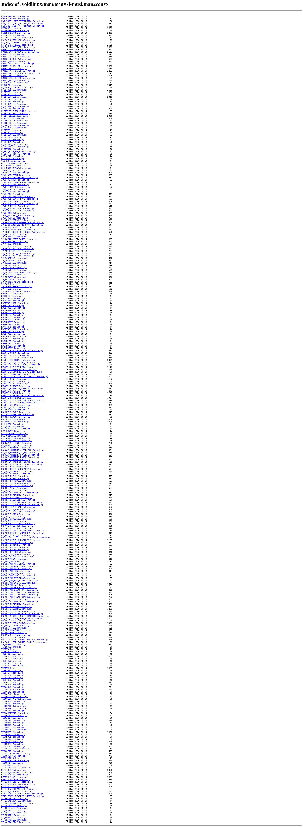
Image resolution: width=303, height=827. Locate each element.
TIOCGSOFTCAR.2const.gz (15, 713)
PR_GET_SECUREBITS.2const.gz (18, 500)
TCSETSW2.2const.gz (12, 680)
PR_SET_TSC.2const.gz (14, 628)
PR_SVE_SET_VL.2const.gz (15, 637)
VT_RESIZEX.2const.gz (14, 817)
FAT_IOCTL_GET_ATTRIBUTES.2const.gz (22, 21)
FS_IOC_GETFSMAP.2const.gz (17, 42)
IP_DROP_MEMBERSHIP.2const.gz (19, 229)
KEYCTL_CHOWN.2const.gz (15, 353)
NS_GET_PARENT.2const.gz (15, 417)
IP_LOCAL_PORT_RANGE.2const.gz (19, 239)
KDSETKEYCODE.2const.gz (15, 329)
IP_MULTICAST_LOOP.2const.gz (18, 253)
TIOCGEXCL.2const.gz (13, 694)
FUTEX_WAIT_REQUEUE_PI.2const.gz (20, 73)
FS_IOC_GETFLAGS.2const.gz (17, 37)
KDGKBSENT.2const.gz (13, 322)
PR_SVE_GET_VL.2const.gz (15, 635)
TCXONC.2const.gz (11, 682)
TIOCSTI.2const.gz (12, 763)
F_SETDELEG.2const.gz (14, 128)
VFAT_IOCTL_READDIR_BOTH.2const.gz (22, 794)
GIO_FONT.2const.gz (12, 158)
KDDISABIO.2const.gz (13, 298)
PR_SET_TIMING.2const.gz (15, 625)
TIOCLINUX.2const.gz (13, 720)
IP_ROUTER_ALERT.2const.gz (17, 282)
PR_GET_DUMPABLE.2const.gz (17, 471)
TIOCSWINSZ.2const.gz (14, 765)
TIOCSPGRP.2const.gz (13, 756)
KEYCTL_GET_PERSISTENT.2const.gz (20, 365)
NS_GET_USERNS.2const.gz (15, 419)
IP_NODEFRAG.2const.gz (14, 258)
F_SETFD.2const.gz (12, 130)
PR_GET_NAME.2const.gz (14, 490)
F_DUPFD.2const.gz (12, 85)
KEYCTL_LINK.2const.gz (14, 379)
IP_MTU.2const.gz (11, 244)
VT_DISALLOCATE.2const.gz (16, 801)
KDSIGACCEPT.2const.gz (14, 336)
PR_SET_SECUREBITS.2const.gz (18, 611)
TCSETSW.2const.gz (12, 677)
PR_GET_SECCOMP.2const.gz (16, 497)
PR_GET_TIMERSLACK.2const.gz (18, 512)
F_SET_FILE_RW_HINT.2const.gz (19, 151)
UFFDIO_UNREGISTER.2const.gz (18, 784)
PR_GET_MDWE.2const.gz (14, 488)
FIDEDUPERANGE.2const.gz (15, 33)
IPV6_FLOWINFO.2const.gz (15, 187)
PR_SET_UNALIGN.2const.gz (16, 630)
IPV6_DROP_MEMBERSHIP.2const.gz (20, 182)
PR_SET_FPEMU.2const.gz (15, 547)
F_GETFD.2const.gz (12, 92)
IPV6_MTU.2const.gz (12, 194)
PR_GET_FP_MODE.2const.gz (16, 481)
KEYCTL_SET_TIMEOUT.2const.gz (19, 402)
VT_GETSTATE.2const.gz (14, 808)
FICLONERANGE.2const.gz (15, 30)
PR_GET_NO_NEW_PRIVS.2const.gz (19, 493)
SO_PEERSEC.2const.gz (14, 644)
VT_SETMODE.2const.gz (14, 820)
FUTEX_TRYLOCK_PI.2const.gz (17, 64)
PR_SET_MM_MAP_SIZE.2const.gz (19, 587)
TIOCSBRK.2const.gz (12, 744)
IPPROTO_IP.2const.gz (14, 170)
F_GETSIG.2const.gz (12, 109)
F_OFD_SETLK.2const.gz (14, 123)
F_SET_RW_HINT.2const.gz (15, 154)
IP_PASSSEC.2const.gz (14, 263)
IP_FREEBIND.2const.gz (14, 234)
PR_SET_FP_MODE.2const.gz (16, 552)
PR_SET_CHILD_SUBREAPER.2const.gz (21, 540)
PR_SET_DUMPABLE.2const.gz (17, 542)
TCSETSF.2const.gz (12, 673)
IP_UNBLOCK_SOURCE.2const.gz (18, 291)
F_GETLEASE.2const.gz (14, 97)
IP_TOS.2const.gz (11, 284)
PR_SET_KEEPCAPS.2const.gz (17, 557)
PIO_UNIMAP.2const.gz (14, 436)
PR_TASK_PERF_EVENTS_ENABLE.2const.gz (24, 642)
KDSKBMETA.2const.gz (13, 343)
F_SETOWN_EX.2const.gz (14, 144)
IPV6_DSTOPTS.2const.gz (15, 184)
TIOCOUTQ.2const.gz (12, 739)
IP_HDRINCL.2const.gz (14, 237)
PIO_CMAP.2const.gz (12, 424)
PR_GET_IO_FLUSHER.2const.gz (18, 483)
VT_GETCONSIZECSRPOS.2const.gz (19, 803)
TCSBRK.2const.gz (11, 656)
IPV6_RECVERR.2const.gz (15, 206)
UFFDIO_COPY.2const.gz (14, 775)
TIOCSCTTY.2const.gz (13, 746)
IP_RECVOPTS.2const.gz (14, 270)
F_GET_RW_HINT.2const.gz (15, 113)
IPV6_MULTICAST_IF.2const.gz (18, 201)
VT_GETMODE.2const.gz (14, 805)
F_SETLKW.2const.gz (12, 139)
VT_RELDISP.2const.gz (14, 813)
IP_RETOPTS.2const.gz (14, 279)
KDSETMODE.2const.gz (13, 334)
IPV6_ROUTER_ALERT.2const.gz (18, 211)
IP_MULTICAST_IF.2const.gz (17, 251)
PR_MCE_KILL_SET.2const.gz (17, 528)
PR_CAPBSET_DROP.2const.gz (17, 443)
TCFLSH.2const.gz (11, 647)
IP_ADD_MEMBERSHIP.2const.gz (18, 220)
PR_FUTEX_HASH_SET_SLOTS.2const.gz (22, 464)
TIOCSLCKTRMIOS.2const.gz (16, 753)
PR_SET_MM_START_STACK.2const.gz (20, 597)
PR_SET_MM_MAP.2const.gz (15, 585)
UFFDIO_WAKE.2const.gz (14, 786)
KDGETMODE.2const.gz (13, 308)
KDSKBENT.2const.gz (12, 338)
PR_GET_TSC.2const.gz (14, 516)
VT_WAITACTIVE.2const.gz (15, 822)
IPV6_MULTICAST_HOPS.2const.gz (19, 199)
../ (3, 14)
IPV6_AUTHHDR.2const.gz (15, 180)
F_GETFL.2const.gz (12, 94)
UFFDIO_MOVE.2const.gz (14, 777)
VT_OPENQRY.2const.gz (14, 810)
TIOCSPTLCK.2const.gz (14, 758)
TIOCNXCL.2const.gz (12, 737)
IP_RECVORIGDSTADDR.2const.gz (19, 272)
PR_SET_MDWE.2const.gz (14, 559)
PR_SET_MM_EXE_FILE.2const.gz (19, 583)
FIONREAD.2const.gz (12, 35)
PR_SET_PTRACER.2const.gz (16, 606)
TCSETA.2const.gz (11, 661)
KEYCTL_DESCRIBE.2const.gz (17, 357)
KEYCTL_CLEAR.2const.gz (15, 355)
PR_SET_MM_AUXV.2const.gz (16, 568)
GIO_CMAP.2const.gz (12, 156)
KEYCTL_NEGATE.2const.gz (15, 381)
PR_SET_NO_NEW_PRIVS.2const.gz (19, 602)
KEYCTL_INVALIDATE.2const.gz (18, 374)
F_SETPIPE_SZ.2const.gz (15, 147)
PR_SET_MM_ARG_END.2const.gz (18, 564)
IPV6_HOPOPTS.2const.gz (15, 192)
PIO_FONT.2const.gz (12, 426)
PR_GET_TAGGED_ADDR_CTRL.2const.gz (22, 504)
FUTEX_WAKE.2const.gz (14, 75)
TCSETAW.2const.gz (12, 666)
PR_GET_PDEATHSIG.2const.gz (17, 495)
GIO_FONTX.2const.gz (13, 161)
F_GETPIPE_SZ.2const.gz (15, 106)
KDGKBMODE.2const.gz (13, 320)
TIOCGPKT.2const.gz (12, 703)
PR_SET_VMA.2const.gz (14, 632)
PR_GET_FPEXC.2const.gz (15, 478)
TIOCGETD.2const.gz (12, 692)
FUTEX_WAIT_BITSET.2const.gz (18, 71)
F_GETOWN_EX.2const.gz (14, 104)
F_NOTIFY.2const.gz (12, 118)
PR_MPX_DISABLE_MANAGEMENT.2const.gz (23, 530)
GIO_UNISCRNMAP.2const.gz (16, 168)
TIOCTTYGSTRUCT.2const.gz (16, 767)
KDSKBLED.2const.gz (12, 341)
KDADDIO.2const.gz (12, 293)
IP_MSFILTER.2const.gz (14, 241)
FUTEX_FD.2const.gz (12, 54)
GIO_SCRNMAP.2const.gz (14, 163)
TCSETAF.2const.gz (12, 663)
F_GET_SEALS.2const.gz (14, 116)
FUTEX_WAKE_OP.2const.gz (15, 80)
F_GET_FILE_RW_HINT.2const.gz (19, 111)
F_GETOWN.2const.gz (12, 101)
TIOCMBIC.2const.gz (12, 722)
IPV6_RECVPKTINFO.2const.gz (17, 208)
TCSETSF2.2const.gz (12, 675)
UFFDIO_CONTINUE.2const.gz (17, 772)
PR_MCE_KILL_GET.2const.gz (17, 526)
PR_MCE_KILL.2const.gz (14, 521)
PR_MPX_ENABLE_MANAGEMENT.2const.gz (22, 533)
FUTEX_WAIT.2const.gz (14, 68)
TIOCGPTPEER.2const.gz (14, 708)
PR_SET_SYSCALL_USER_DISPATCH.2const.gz (25, 616)
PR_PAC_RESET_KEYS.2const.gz (18, 535)
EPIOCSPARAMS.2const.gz (15, 19)
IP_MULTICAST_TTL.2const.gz (17, 256)
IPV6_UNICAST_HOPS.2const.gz (18, 215)
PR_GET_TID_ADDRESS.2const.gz (19, 509)
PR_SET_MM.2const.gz (13, 561)
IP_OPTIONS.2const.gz (14, 260)
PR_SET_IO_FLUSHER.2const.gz (18, 554)
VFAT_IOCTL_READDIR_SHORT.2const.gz (22, 796)
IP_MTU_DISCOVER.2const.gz (17, 246)
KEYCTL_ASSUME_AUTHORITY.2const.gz (22, 350)
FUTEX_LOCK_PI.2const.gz (15, 56)
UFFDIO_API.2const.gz (14, 770)
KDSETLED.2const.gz (12, 331)
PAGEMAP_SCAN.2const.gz (15, 421)
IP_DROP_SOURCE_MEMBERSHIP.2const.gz (23, 232)
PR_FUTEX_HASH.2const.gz (15, 459)
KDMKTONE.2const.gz (12, 327)
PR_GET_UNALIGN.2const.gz (16, 519)
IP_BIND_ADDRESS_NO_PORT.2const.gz (22, 225)
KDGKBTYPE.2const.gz (13, 324)
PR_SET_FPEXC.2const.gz (15, 549)
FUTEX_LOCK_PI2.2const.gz (16, 59)
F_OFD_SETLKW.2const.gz (15, 125)
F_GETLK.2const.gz (12, 99)
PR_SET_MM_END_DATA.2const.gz (19, 576)
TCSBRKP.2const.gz (12, 658)
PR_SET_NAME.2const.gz (14, 599)
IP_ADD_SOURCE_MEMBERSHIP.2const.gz (22, 222)
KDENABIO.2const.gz (12, 301)
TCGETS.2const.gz (11, 651)
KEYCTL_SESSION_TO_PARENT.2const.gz (22, 395)
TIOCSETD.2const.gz (12, 751)
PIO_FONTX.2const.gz (13, 431)
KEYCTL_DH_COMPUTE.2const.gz (18, 360)
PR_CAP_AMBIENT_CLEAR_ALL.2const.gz (22, 450)
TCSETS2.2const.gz (12, 670)
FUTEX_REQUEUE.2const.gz (15, 61)
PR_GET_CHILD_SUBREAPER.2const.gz (21, 469)
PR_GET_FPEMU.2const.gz (15, 476)
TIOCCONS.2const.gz (12, 687)
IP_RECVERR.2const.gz (14, 267)
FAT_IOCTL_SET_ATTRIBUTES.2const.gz (22, 26)
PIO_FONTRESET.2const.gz (15, 429)
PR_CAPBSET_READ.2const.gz (17, 445)
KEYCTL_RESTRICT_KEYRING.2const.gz (22, 388)
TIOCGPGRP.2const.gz (13, 701)
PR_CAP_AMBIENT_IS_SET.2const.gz (20, 452)
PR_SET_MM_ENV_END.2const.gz (18, 578)
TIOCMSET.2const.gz (12, 732)
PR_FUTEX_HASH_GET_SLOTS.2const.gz (22, 462)
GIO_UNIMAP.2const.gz (14, 165)
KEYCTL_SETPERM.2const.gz (16, 398)
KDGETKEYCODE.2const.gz (15, 303)
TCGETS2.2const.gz (12, 654)
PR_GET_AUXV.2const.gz (14, 466)
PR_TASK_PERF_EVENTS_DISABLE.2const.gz (24, 639)
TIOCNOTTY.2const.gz (13, 734)
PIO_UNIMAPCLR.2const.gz (15, 438)
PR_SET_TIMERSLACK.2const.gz (18, 623)
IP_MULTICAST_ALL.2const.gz (17, 248)
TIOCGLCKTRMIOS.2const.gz (16, 699)
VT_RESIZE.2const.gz (13, 815)
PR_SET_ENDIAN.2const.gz (15, 545)
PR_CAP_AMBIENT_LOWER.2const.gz (20, 455)
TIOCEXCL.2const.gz (12, 689)
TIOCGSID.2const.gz (12, 711)
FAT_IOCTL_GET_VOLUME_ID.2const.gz (22, 23)
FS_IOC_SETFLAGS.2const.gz (17, 45)
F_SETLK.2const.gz (12, 137)
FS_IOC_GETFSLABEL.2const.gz (18, 40)
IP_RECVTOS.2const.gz (14, 275)
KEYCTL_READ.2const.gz (14, 384)
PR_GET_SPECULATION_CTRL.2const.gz (22, 502)
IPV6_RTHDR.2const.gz (14, 213)
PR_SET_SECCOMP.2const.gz (16, 609)
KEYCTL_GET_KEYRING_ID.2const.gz (20, 362)
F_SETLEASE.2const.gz (14, 135)
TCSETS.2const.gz (11, 668)
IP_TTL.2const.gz (11, 289)
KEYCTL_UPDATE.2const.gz (15, 407)
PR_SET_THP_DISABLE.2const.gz (19, 621)
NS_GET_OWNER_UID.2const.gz (17, 414)
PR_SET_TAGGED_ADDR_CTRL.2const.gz (22, 618)
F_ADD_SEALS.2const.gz (14, 83)
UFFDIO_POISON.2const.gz (15, 779)
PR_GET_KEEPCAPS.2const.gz (17, 485)
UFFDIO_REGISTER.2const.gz (17, 782)
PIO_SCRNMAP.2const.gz (14, 433)
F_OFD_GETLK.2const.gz (14, 120)
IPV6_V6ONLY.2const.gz (14, 218)
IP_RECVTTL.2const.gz (14, 277)
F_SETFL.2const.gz (12, 132)
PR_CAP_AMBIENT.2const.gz (16, 448)
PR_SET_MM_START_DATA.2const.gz (20, 594)
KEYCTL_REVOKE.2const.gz (15, 391)
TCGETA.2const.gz (11, 649)
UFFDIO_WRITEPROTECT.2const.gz (19, 789)
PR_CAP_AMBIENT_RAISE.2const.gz (20, 457)
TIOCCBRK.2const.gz (12, 685)
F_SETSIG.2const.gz (12, 149)
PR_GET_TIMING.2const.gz (15, 514)
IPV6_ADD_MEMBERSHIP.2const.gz (19, 177)
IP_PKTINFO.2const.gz (14, 265)
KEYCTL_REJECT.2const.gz (15, 386)
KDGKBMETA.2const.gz (13, 317)
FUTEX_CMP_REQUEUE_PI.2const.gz (20, 52)
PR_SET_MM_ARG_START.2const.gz (19, 566)
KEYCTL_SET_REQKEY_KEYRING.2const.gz (23, 400)
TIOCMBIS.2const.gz (12, 725)
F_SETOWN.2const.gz (12, 142)
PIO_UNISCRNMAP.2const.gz (16, 440)
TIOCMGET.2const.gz (12, 727)
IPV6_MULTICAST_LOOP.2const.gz (19, 203)
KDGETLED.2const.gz (12, 305)
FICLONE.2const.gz (12, 28)
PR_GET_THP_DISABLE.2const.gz (19, 507)
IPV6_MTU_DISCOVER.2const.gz (18, 196)
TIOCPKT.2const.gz (12, 741)
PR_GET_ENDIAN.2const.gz (15, 474)
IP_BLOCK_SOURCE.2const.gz (17, 227)
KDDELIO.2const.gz (12, 296)
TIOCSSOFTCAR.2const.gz (15, 760)
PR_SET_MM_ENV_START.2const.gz (19, 580)
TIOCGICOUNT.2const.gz (14, 696)
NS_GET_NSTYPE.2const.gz (15, 412)
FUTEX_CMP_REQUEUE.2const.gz (18, 49)
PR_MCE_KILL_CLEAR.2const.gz (18, 523)
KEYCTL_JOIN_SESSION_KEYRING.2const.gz (24, 376)
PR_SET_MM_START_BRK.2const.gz (19, 590)
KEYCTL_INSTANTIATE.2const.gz (19, 369)
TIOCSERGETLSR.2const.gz (15, 749)
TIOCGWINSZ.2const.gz (14, 715)
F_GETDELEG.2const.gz (14, 90)
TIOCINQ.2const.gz (12, 718)
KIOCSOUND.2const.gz (13, 410)
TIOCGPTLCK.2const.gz (14, 706)
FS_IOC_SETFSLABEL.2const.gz (18, 47)
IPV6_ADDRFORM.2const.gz (15, 175)
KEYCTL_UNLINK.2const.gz (15, 405)
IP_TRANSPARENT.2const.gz (16, 286)
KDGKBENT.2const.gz (12, 312)
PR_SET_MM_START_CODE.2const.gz (20, 592)
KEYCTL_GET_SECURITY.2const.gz (19, 367)
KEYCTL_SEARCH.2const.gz (15, 393)
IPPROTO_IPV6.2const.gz (15, 173)
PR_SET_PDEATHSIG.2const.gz (17, 604)
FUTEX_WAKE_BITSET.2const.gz (18, 78)
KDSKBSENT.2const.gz (13, 348)
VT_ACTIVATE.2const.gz (14, 798)
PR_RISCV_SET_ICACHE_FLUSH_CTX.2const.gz (25, 538)
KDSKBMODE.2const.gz (13, 346)
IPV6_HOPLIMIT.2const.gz (15, 189)
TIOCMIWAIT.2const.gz (14, 730)
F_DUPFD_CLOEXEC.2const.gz (17, 87)
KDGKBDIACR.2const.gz (14, 310)
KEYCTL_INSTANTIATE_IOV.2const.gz (21, 372)
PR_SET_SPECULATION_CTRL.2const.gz (22, 613)
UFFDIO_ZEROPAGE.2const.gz (17, 791)
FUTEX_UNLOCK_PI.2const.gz (17, 66)
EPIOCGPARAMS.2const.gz (15, 16)
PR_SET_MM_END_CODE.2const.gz (19, 573)
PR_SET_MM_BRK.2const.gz (15, 571)
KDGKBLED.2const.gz (12, 315)
